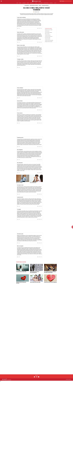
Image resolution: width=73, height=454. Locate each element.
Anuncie (70, 379)
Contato (67, 379)
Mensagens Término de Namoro (48, 41)
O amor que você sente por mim (48, 36)
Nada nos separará (47, 33)
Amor (40, 5)
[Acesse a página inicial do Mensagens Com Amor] (36, 1)
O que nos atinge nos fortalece (48, 32)
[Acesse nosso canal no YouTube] (38, 377)
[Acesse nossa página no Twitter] (34, 377)
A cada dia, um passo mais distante (49, 40)
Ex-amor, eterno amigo (47, 37)
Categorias (27, 5)
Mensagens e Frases (34, 5)
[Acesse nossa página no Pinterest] (36, 377)
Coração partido (45, 5)
